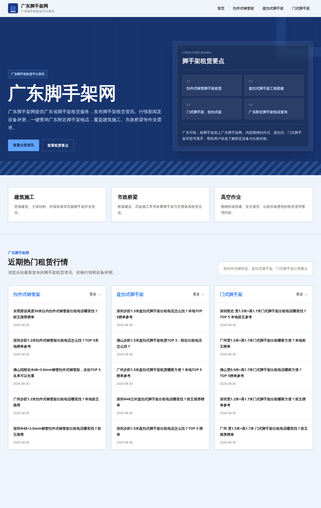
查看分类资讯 (23, 145)
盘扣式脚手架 (273, 8)
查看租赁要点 (57, 145)
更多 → (95, 294)
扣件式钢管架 (243, 8)
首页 (220, 8)
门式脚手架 (301, 8)
